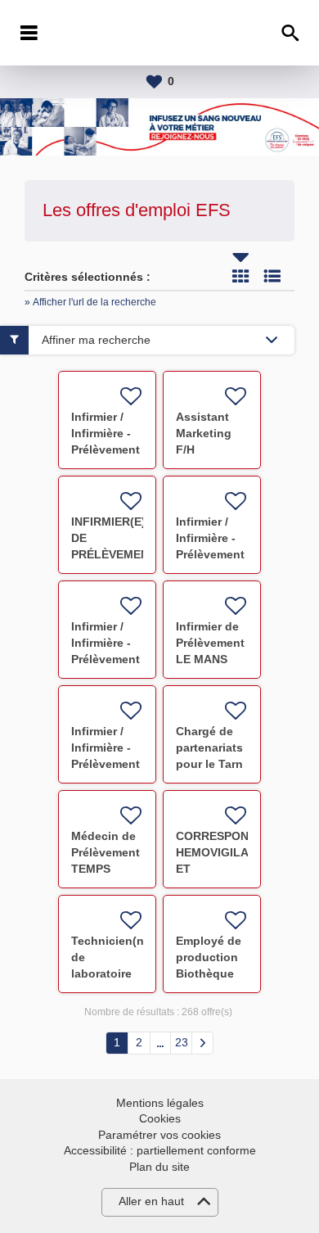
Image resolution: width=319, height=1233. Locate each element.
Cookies (160, 1118)
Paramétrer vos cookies (159, 1134)
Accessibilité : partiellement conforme (160, 1150)
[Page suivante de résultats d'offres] (202, 1043)
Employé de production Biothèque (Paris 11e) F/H (208, 973)
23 (181, 1042)
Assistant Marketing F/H (203, 433)
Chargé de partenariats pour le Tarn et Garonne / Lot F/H (210, 764)
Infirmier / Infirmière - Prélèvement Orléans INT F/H (105, 449)
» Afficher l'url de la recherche (90, 302)
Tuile (240, 276)
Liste (272, 276)
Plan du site (159, 1166)
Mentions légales (160, 1102)
